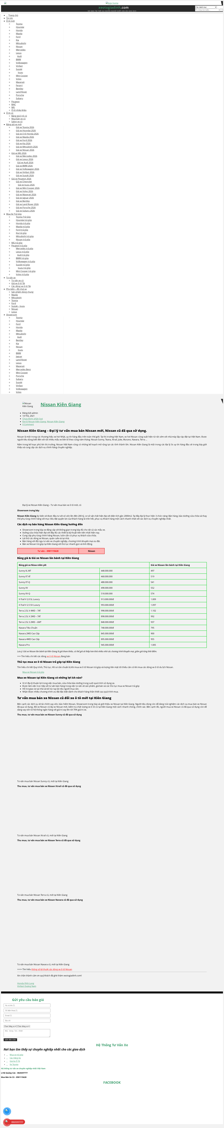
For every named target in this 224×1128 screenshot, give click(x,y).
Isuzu (20, 72)
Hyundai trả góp (24, 220)
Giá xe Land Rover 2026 (27, 204)
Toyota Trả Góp (23, 216)
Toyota (19, 23)
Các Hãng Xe (15, 1058)
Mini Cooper (22, 75)
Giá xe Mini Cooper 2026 (28, 188)
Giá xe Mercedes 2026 (26, 156)
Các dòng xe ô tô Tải (21, 286)
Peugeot (15, 101)
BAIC (13, 104)
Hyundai (20, 27)
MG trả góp (16, 242)
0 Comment (28, 424)
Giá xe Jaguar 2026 (25, 197)
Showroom (11, 314)
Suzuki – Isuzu (18, 306)
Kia (17, 40)
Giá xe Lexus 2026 (24, 159)
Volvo (18, 79)
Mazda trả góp (23, 226)
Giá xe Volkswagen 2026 (27, 169)
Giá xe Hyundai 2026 (26, 130)
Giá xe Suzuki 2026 (25, 175)
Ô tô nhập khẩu (18, 110)
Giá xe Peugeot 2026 (21, 178)
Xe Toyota (14, 1064)
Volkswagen (21, 62)
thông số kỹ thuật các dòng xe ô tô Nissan (51, 969)
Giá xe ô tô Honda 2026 (27, 133)
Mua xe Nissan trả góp (33, 672)
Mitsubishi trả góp (25, 236)
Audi (19, 56)
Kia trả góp (21, 233)
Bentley (19, 88)
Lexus (19, 53)
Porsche (20, 95)
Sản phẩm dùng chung (22, 291)
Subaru (19, 98)
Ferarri (19, 85)
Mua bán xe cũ (18, 118)
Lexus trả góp (22, 251)
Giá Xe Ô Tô (15, 1061)
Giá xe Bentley (23, 201)
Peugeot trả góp (19, 245)
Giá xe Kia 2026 (23, 143)
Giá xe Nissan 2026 (25, 150)
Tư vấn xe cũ (17, 280)
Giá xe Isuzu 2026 (26, 184)
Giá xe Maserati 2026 (26, 194)
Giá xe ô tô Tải (18, 283)
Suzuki (19, 69)
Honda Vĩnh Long (25, 983)
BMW (18, 59)
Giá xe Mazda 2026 (25, 137)
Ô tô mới (10, 21)
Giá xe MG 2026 (18, 153)
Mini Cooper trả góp (26, 271)
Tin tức (9, 18)
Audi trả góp (23, 255)
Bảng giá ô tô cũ (19, 115)
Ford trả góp (22, 229)
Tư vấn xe (11, 277)
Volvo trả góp (22, 274)
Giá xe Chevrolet (24, 181)
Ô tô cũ (9, 113)
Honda (19, 30)
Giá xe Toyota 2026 (25, 127)
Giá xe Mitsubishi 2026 (27, 146)
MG (13, 107)
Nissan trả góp (23, 239)
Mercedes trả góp (24, 248)
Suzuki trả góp (23, 264)
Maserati (20, 82)
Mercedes (21, 49)
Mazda (19, 33)
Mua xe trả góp (16, 1054)
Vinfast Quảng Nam (26, 986)
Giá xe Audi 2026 (25, 162)
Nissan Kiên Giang (61, 404)
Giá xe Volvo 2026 (24, 191)
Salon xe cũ (16, 121)
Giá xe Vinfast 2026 (25, 172)
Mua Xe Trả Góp (14, 214)
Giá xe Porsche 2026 (26, 207)
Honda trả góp (23, 223)
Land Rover (21, 91)
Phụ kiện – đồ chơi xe (16, 289)
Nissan (19, 46)
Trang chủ (13, 15)
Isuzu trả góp (24, 268)
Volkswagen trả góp (25, 261)
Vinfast (19, 66)
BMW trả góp (22, 258)
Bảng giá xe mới (14, 124)
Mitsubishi (21, 43)
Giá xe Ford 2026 (24, 140)
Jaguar (19, 356)
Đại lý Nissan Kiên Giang (34, 421)
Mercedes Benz (23, 369)
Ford (18, 36)
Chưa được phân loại (32, 418)
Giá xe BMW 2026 (24, 165)
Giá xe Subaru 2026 (25, 210)
